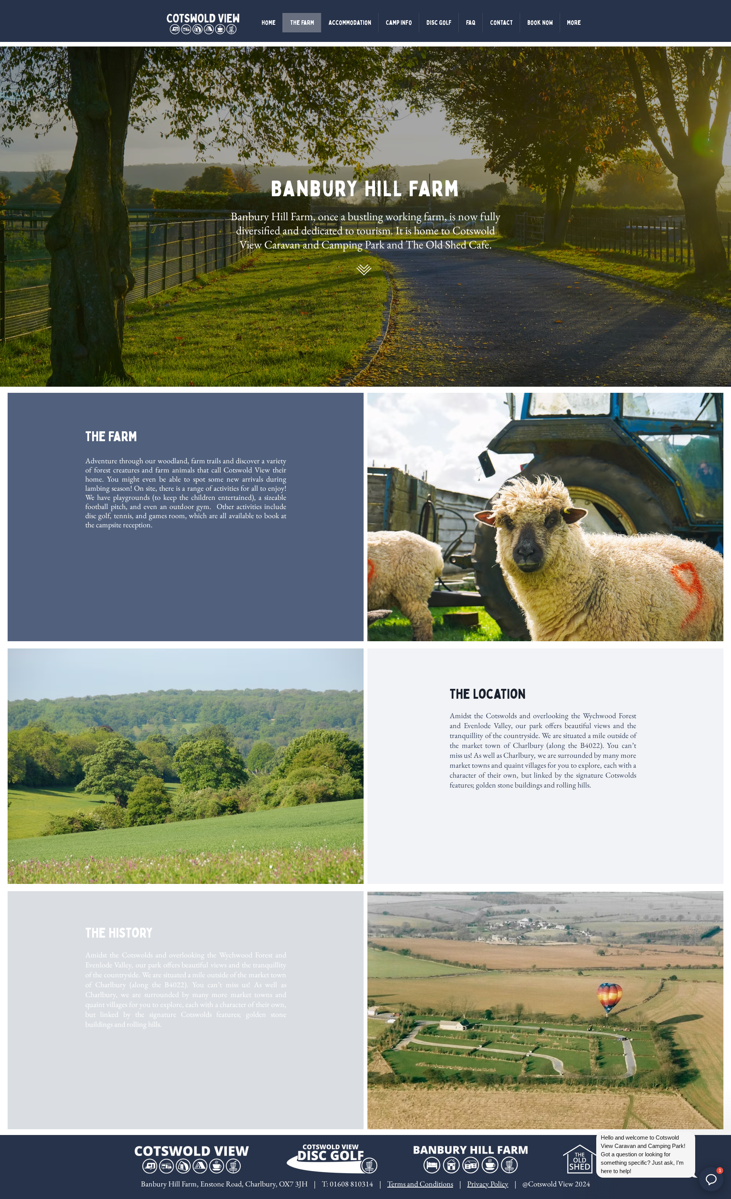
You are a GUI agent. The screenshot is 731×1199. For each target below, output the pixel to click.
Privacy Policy (487, 1184)
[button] (711, 1179)
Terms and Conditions (420, 1184)
